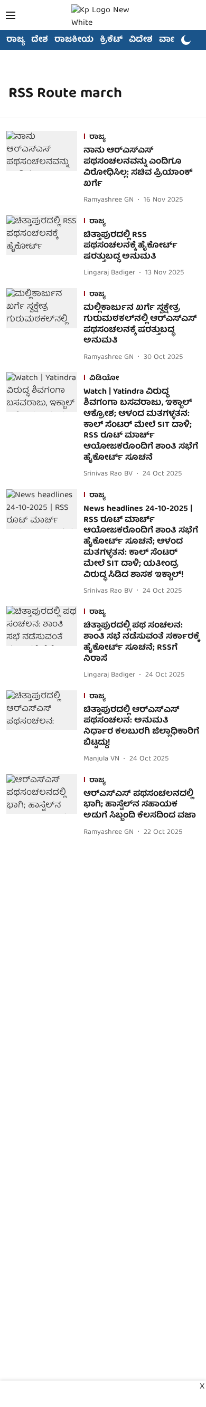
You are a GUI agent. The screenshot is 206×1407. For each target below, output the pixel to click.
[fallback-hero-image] (44, 168)
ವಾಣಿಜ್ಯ (172, 40)
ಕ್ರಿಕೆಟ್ (111, 40)
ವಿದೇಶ (141, 40)
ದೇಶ (39, 40)
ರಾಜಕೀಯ (73, 40)
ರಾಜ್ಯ (15, 40)
